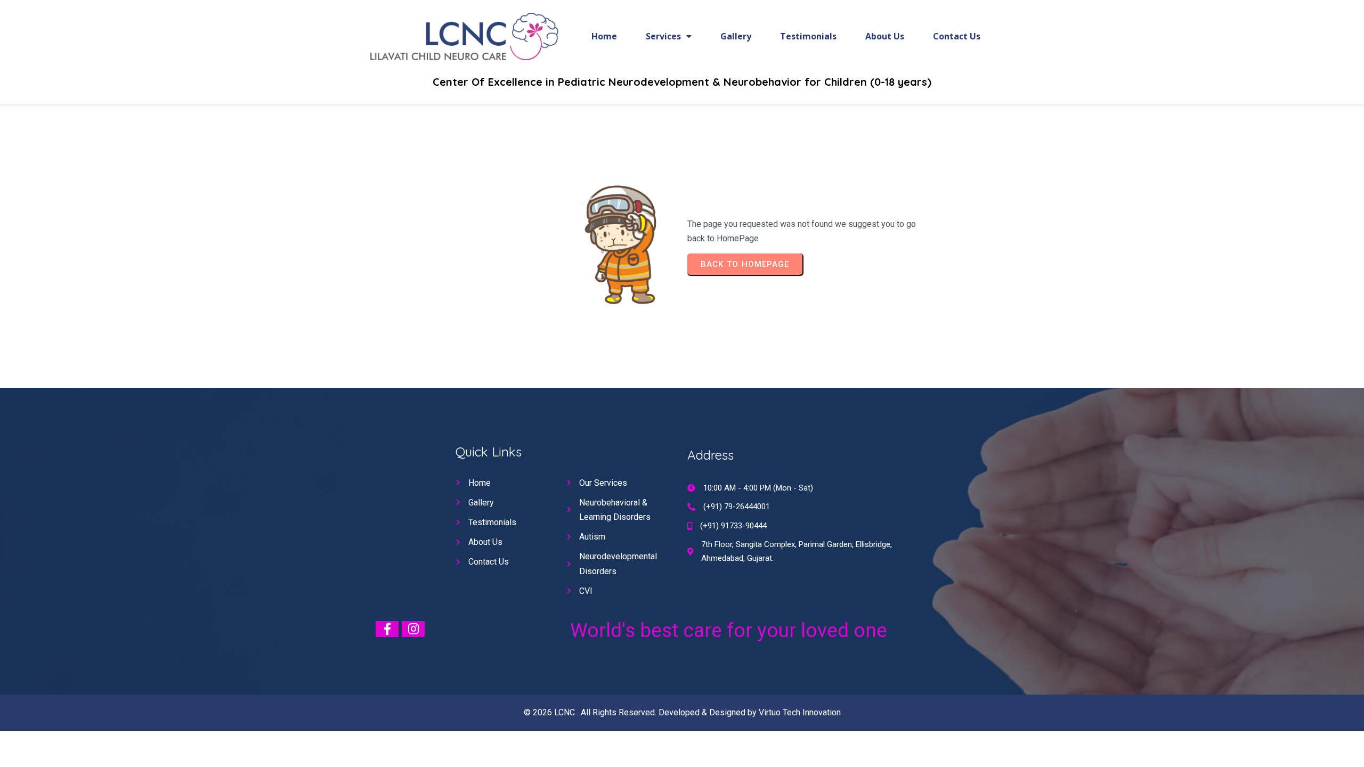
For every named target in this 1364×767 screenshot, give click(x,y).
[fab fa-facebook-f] (387, 629)
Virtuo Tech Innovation (800, 712)
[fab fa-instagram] (413, 629)
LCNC (565, 712)
